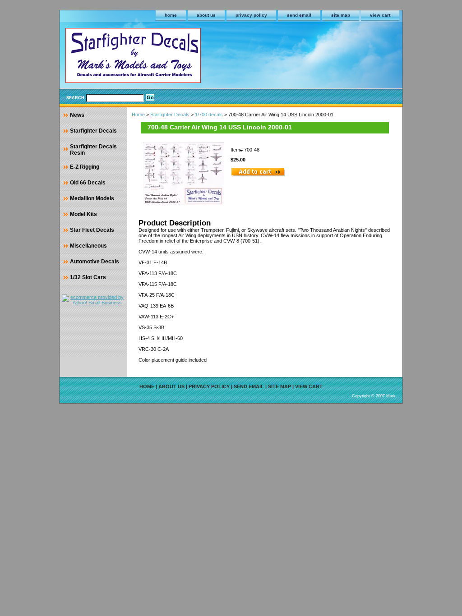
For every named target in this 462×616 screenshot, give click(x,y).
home (171, 15)
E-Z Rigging (84, 167)
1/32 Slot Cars (88, 277)
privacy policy (251, 15)
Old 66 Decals (88, 182)
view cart (380, 15)
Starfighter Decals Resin (93, 149)
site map (340, 15)
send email (299, 15)
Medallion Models (92, 198)
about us (206, 15)
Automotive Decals (94, 261)
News (77, 115)
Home (138, 114)
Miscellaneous (88, 246)
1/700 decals (209, 114)
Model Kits (83, 214)
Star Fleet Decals (92, 230)
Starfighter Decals (169, 114)
